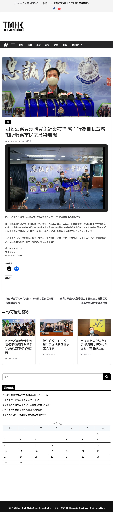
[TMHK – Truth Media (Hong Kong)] (5, 44)
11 (36, 445)
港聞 (30, 44)
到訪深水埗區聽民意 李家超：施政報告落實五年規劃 (26, 404)
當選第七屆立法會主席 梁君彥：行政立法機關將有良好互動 (94, 345)
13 (67, 445)
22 (98, 451)
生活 (38, 44)
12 (52, 445)
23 (5, 456)
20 (67, 451)
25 (36, 456)
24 (21, 456)
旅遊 (47, 44)
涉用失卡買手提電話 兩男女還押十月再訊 (21, 400)
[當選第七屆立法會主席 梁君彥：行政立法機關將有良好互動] (94, 321)
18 (36, 451)
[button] (49, 201)
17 (21, 451)
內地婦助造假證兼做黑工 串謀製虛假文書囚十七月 (25, 395)
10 (21, 445)
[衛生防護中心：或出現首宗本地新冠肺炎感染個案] (56, 321)
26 (52, 456)
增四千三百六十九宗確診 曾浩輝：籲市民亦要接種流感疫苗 (30, 301)
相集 (65, 44)
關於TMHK (77, 44)
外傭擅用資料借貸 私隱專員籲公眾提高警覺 (69, 3)
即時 (21, 44)
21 (83, 451)
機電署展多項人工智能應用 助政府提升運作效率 (24, 414)
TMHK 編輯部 (26, 141)
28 (83, 456)
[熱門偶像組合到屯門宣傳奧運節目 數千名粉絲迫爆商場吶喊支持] (18, 321)
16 (5, 451)
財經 (56, 44)
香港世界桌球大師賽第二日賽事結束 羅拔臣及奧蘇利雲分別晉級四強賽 (83, 301)
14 (83, 445)
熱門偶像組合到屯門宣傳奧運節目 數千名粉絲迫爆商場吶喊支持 (19, 346)
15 (98, 445)
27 (67, 456)
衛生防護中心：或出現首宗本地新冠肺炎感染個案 (56, 345)
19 (52, 451)
